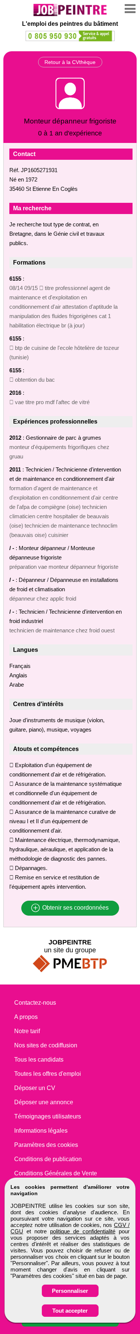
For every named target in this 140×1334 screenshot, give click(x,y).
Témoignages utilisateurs (47, 1116)
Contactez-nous (35, 1002)
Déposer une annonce (43, 1102)
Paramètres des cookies (46, 1145)
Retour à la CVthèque (70, 62)
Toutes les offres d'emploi (47, 1074)
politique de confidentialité (82, 1231)
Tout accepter (70, 1310)
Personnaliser (70, 1291)
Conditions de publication (48, 1159)
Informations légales (41, 1130)
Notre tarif (27, 1031)
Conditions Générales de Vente (55, 1173)
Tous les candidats (38, 1059)
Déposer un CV (34, 1088)
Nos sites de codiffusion (45, 1045)
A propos (26, 1017)
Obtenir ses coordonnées (75, 908)
